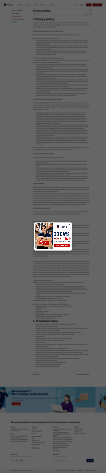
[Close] (69, 224)
